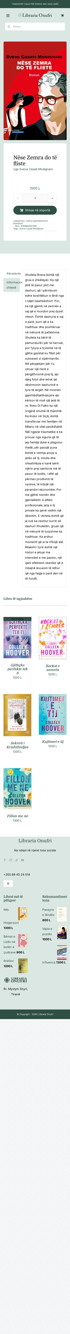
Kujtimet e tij (52, 742)
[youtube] (22, 860)
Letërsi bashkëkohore (37, 221)
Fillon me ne (17, 816)
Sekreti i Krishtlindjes (17, 745)
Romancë (18, 223)
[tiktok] (16, 860)
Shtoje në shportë (37, 210)
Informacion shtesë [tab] (13, 285)
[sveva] (35, 91)
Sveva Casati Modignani (36, 169)
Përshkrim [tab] (13, 273)
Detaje (17, 638)
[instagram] (10, 860)
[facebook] (5, 860)
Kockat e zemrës (53, 668)
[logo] (35, 14)
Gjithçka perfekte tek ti (17, 669)
